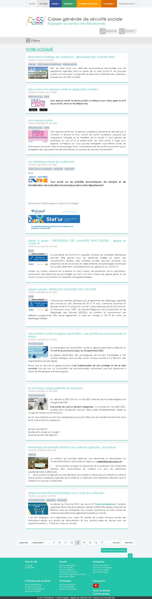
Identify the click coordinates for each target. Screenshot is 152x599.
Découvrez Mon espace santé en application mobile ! (63, 89)
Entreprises (68, 4)
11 (65, 542)
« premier (23, 542)
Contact (129, 31)
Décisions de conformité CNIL (104, 598)
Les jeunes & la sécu (68, 572)
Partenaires (108, 4)
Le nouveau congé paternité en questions (55, 388)
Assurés (55, 4)
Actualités (43, 4)
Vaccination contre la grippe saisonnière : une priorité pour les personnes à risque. (77, 335)
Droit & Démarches (36, 395)
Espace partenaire (67, 589)
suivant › (117, 542)
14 (84, 542)
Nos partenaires (66, 586)
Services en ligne (67, 576)
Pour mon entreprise (102, 567)
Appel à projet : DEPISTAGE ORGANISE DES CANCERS (62, 289)
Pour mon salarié (101, 570)
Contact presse (101, 593)
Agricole (32, 64)
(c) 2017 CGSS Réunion (45, 598)
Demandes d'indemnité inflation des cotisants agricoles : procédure (72, 447)
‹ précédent (38, 542)
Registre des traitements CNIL (81, 598)
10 (59, 542)
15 (90, 542)
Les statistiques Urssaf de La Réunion (51, 161)
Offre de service (70, 64)
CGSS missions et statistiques (49, 64)
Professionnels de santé (88, 4)
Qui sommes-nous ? (127, 4)
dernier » (129, 542)
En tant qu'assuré (33, 586)
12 (71, 542)
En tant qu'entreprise (34, 589)
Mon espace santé (40, 120)
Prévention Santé (35, 343)
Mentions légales (62, 598)
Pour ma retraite (66, 570)
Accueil (32, 4)
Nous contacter (101, 590)
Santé (46, 96)
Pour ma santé (66, 567)
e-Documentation (67, 565)
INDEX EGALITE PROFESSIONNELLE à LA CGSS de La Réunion (66, 493)
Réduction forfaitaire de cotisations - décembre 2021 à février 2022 (71, 57)
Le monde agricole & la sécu (72, 574)
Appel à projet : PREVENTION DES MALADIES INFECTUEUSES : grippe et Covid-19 (77, 242)
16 (96, 542)
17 (102, 542)
